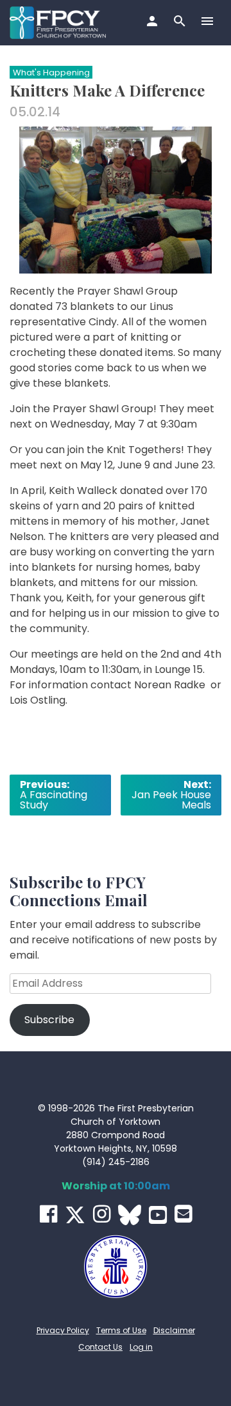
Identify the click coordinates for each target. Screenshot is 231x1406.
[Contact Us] (183, 1213)
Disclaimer (174, 1330)
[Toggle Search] (181, 22)
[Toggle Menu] (208, 22)
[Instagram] (101, 1213)
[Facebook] (48, 1213)
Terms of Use (121, 1330)
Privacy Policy (63, 1330)
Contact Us (100, 1346)
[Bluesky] (130, 1215)
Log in (141, 1346)
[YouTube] (157, 1215)
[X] (75, 1215)
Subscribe (49, 1019)
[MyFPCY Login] (153, 22)
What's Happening (51, 72)
